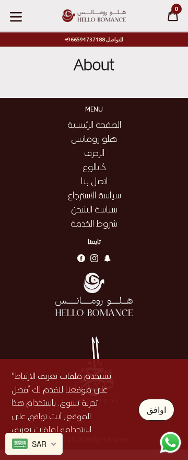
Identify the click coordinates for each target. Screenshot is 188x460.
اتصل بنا (94, 180)
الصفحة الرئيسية (94, 124)
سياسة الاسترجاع (94, 194)
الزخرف (94, 152)
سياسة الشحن (94, 209)
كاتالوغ (94, 166)
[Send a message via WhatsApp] (170, 442)
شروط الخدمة (94, 223)
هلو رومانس (94, 138)
